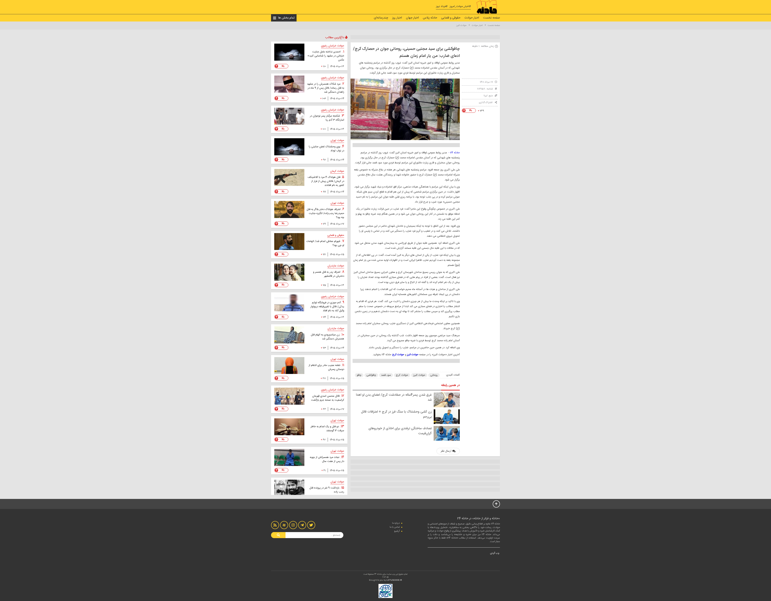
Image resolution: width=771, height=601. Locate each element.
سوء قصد (386, 375)
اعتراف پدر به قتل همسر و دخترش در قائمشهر (328, 274)
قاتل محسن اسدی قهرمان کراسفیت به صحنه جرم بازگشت (327, 398)
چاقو (359, 375)
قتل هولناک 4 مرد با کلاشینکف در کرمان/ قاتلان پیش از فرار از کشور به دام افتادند (326, 181)
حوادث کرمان (337, 171)
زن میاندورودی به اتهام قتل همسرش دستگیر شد (327, 337)
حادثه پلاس (430, 17)
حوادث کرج (402, 375)
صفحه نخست (491, 17)
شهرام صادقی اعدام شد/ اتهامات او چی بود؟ (325, 243)
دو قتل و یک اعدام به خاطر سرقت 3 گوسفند (327, 428)
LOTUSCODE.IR (394, 580)
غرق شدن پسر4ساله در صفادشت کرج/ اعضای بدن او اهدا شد (394, 397)
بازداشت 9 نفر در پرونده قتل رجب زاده (326, 490)
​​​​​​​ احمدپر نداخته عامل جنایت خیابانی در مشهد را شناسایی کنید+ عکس (325, 56)
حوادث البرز (461, 25)
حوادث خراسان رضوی (332, 46)
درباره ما (396, 523)
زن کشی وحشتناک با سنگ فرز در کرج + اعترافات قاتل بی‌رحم (396, 414)
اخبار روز (397, 17)
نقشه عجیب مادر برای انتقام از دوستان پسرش (326, 367)
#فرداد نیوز (442, 6)
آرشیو (397, 531)
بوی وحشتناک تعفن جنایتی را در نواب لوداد (326, 148)
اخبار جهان (412, 17)
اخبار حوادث (471, 17)
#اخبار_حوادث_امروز (460, 6)
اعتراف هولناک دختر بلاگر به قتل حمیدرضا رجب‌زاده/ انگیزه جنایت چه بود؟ (325, 213)
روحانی (434, 375)
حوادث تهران (337, 140)
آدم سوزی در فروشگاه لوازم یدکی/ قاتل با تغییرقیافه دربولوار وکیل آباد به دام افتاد (327, 306)
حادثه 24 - (454, 153)
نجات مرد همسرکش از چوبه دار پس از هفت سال (327, 459)
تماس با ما (395, 527)
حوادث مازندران (335, 266)
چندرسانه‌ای (381, 17)
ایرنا (485, 96)
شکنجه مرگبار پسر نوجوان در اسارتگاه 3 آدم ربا (327, 118)
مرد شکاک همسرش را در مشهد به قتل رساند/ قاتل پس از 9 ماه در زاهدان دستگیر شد (325, 88)
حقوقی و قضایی (450, 17)
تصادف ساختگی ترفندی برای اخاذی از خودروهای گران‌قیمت (400, 431)
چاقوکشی (371, 375)
